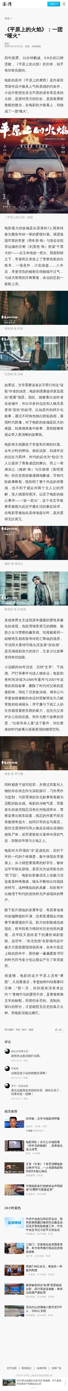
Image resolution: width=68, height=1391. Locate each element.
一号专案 (30, 1274)
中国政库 (30, 1194)
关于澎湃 (12, 1368)
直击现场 (30, 1297)
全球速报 (30, 1315)
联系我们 (27, 1368)
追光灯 (29, 1126)
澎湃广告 (56, 1368)
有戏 (28, 1153)
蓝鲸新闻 (30, 1175)
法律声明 (41, 1368)
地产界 (29, 1256)
